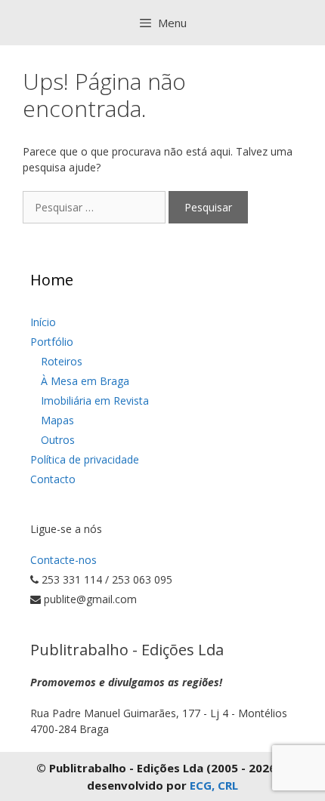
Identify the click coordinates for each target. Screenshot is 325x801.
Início (43, 322)
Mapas (57, 420)
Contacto (53, 479)
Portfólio (51, 341)
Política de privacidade (84, 459)
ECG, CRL (214, 785)
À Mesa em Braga (85, 381)
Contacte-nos (63, 560)
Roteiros (61, 361)
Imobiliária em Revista (95, 400)
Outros (58, 440)
